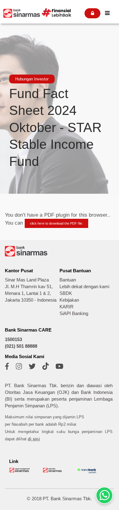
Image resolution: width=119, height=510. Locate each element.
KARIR (67, 306)
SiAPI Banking (74, 313)
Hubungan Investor (32, 79)
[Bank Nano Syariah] (87, 473)
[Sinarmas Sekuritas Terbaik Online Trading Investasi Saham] (53, 471)
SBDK (66, 293)
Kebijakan (69, 300)
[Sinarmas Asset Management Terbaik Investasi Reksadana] (20, 471)
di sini (34, 439)
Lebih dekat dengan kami (84, 286)
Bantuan (68, 279)
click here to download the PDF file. (56, 223)
